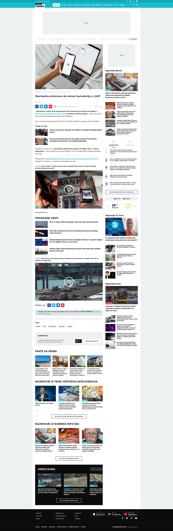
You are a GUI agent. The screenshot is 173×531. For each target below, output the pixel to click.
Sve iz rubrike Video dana (69, 500)
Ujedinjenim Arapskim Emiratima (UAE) (50, 114)
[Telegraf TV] (137, 1)
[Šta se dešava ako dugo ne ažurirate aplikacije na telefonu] (110, 248)
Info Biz (37, 92)
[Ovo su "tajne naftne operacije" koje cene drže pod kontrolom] (41, 224)
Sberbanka (52, 326)
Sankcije (62, 326)
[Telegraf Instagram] (133, 1)
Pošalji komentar (91, 341)
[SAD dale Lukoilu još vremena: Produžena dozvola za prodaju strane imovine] (41, 233)
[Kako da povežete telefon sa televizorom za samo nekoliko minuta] (110, 266)
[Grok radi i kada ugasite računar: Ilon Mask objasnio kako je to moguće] (110, 275)
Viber (40, 314)
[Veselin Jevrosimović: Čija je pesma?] (45, 393)
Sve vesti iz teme (69, 416)
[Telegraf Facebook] (127, 1)
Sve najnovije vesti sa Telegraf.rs (121, 192)
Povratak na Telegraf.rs (43, 1)
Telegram (47, 314)
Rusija (38, 326)
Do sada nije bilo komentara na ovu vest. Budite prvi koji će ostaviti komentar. (51, 341)
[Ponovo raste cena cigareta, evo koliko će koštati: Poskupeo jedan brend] (41, 132)
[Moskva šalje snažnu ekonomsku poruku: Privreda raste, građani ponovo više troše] (41, 251)
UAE (44, 326)
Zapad (70, 326)
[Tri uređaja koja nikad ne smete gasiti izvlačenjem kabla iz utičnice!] (110, 257)
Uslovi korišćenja (96, 318)
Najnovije (113, 70)
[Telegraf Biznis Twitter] (130, 1)
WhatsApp (96, 311)
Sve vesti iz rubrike (69, 458)
